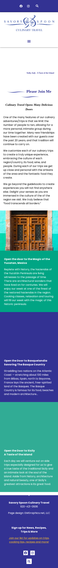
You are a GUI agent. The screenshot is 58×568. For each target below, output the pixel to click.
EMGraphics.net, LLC (37, 513)
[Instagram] (28, 6)
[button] (37, 6)
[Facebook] (21, 6)
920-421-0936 (29, 506)
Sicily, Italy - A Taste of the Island (40, 73)
